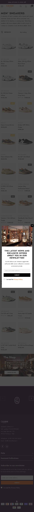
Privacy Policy (18, 279)
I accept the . (14, 279)
